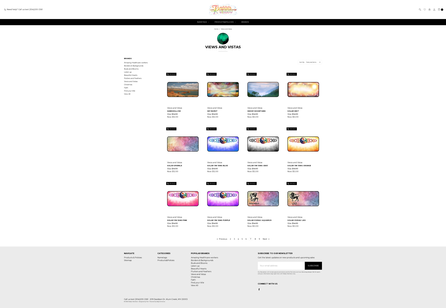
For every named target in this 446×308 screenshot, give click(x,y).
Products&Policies (224, 22)
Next (265, 239)
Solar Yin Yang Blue (217, 166)
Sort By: (302, 62)
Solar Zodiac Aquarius (259, 220)
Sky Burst (212, 111)
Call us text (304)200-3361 (136, 299)
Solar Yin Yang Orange (299, 166)
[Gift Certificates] (429, 9)
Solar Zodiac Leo (296, 220)
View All (127, 94)
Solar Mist (293, 111)
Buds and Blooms (131, 69)
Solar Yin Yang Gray (257, 166)
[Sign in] (434, 9)
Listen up (128, 72)
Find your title (129, 91)
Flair (147, 301)
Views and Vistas (131, 81)
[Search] (420, 9)
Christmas (128, 85)
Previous (222, 239)
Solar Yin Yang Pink (177, 220)
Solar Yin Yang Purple (218, 220)
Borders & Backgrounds (133, 66)
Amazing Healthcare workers (136, 63)
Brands (245, 22)
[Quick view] (197, 75)
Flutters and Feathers (132, 78)
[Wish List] (424, 9)
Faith (126, 88)
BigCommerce (161, 301)
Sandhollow (174, 111)
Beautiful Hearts (130, 75)
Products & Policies (133, 257)
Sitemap (128, 260)
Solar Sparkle (174, 166)
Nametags (202, 22)
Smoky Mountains (256, 111)
